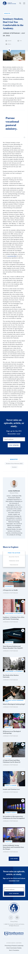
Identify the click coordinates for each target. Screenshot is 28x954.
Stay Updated (14, 445)
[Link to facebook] (17, 917)
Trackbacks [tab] (14, 565)
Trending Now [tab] (14, 561)
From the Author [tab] (14, 553)
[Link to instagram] (11, 917)
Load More (14, 858)
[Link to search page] (20, 3)
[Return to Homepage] (14, 907)
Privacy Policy (14, 921)
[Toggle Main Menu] (24, 3)
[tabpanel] (14, 716)
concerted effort (12, 256)
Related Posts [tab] (14, 557)
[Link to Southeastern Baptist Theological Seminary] (14, 935)
